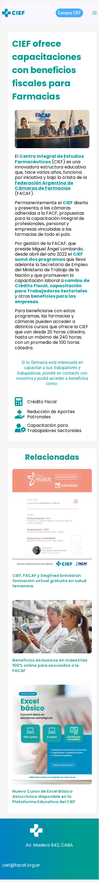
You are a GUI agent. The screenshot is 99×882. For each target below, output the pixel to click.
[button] (69, 13)
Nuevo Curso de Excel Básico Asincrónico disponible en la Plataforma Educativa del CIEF (43, 796)
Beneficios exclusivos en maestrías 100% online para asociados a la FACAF (49, 665)
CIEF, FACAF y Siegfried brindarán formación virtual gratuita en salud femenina (49, 581)
